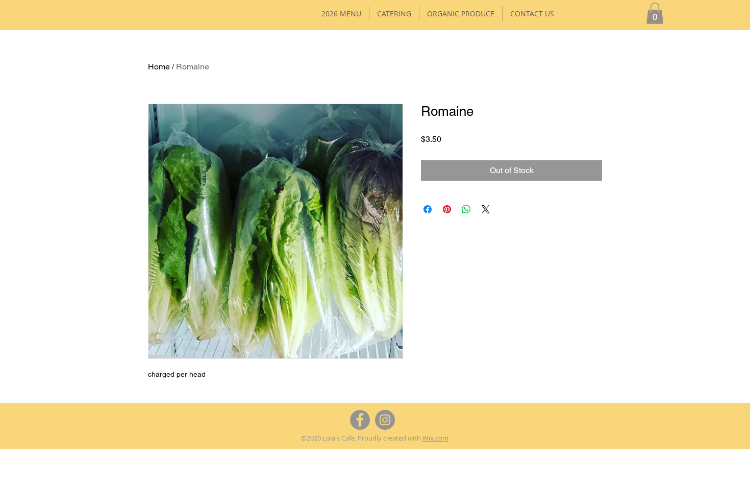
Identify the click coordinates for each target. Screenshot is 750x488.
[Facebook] (360, 420)
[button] (655, 13)
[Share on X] (486, 209)
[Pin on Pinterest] (447, 209)
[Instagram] (385, 420)
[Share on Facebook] (427, 209)
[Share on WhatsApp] (466, 209)
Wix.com (435, 438)
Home (159, 66)
